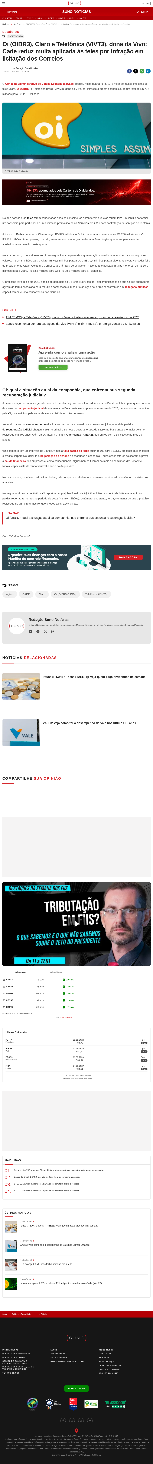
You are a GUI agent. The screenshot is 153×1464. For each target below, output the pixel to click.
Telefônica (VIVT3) (96, 594)
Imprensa (104, 1358)
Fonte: (64, 1018)
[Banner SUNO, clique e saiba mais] (76, 194)
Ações (9, 594)
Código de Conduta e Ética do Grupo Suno (14, 1362)
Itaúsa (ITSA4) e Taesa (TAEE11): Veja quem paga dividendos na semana (94, 676)
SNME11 (61, 18)
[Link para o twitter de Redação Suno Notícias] (45, 631)
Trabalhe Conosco (110, 1369)
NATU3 (9, 993)
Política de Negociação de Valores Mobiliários (18, 1368)
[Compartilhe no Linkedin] (148, 71)
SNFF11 (51, 18)
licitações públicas (136, 286)
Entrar (146, 3)
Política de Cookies (14, 1358)
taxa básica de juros (76, 450)
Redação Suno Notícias (49, 620)
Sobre (4, 1314)
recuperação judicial (31, 408)
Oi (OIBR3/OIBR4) (15, 36)
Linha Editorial (41, 1314)
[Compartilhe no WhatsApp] (142, 71)
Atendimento (106, 1350)
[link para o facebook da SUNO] (63, 1420)
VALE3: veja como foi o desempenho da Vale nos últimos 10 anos (89, 723)
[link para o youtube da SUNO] (90, 1420)
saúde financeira (15, 461)
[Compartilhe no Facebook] (129, 71)
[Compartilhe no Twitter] (135, 71)
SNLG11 (82, 18)
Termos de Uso (11, 1373)
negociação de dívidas (54, 455)
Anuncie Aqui (106, 1362)
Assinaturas (58, 1354)
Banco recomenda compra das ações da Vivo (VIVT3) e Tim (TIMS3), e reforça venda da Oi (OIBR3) (73, 323)
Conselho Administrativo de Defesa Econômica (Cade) (40, 83)
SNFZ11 (8, 18)
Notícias (5, 24)
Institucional (10, 1350)
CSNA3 (9, 1000)
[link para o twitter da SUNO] (72, 1420)
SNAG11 (19, 18)
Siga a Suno (105, 1354)
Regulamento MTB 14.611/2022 (67, 1362)
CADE (26, 594)
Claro (42, 594)
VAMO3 (9, 979)
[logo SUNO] (74, 3)
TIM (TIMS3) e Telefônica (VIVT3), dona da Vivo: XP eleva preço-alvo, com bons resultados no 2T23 (72, 317)
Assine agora (76, 1388)
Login (54, 1350)
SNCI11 (72, 18)
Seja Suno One (59, 1358)
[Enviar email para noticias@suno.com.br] (30, 631)
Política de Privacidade (21, 1314)
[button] (11, 12)
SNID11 (40, 18)
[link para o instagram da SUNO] (81, 1420)
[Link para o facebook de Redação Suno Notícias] (38, 631)
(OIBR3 (23, 88)
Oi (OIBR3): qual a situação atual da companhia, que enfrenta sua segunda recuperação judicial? (70, 517)
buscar (144, 12)
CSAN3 (9, 986)
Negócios (17, 24)
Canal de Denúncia (110, 1365)
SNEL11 (30, 18)
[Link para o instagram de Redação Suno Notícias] (53, 631)
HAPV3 (9, 1007)
